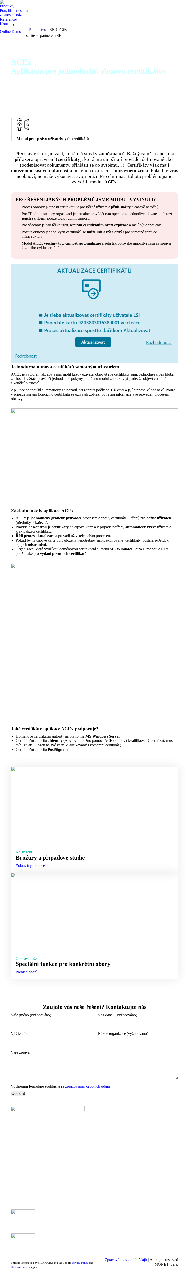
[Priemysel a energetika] (117, 1221)
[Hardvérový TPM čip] (161, 1221)
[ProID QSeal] (161, 1224)
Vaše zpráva (20, 1052)
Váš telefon (20, 1034)
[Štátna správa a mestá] (117, 1214)
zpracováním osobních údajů (87, 1086)
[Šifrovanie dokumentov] (72, 1224)
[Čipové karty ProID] (161, 1214)
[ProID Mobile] (161, 1216)
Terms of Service (20, 1267)
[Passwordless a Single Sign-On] (72, 1216)
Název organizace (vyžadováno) (123, 1034)
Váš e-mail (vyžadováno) (117, 1015)
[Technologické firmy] (117, 1219)
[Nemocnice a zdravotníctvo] (117, 1216)
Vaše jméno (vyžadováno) (31, 1015)
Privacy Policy (80, 1262)
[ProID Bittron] (161, 1219)
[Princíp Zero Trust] (72, 1219)
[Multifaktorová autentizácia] (72, 1214)
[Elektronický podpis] (72, 1221)
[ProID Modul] (161, 1226)
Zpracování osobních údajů (126, 1260)
